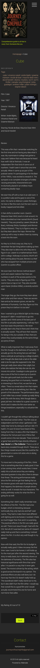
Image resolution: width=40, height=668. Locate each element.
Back (20, 620)
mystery (24, 80)
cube (5, 75)
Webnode (24, 663)
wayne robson (20, 87)
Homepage (17, 54)
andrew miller (18, 84)
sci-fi (31, 80)
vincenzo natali (14, 75)
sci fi (36, 80)
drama (17, 80)
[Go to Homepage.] (15, 20)
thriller (8, 82)
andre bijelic (26, 75)
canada (15, 82)
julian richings (30, 84)
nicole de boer (16, 78)
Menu (34, 5)
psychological (24, 82)
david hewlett (8, 80)
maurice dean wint (30, 78)
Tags (3, 72)
